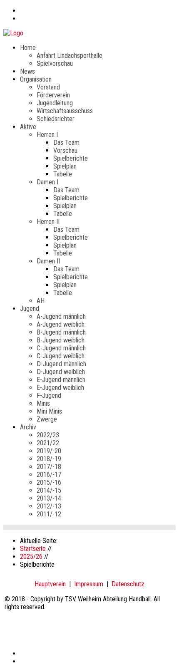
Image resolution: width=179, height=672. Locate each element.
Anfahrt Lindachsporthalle (69, 56)
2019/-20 (49, 451)
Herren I (47, 135)
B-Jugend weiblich (61, 340)
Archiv (28, 427)
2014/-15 (49, 490)
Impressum (88, 584)
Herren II (48, 222)
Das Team (66, 142)
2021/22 (48, 443)
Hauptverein (50, 584)
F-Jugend (49, 395)
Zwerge (47, 419)
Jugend (29, 308)
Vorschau (65, 150)
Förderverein (53, 95)
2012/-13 (49, 506)
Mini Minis (49, 411)
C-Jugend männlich (61, 348)
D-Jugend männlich (61, 364)
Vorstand (48, 87)
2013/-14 (49, 498)
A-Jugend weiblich (61, 324)
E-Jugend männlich (61, 380)
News (27, 71)
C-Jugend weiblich (61, 356)
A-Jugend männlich (61, 316)
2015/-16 (49, 482)
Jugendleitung (55, 103)
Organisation (36, 79)
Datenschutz (128, 584)
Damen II (48, 261)
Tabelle (62, 174)
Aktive (28, 127)
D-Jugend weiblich (61, 372)
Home (28, 48)
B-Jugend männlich (61, 332)
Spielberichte (70, 158)
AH (41, 301)
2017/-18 (49, 467)
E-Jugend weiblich (60, 388)
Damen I (47, 182)
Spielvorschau (55, 63)
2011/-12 (49, 514)
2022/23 (48, 435)
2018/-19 (49, 459)
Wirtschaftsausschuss (65, 111)
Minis (43, 403)
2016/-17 (49, 475)
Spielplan (65, 166)
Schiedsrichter (56, 119)
